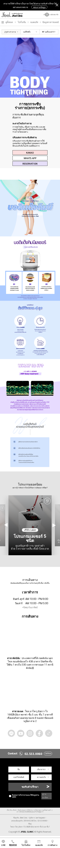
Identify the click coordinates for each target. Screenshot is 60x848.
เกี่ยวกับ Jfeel (11, 810)
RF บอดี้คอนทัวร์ (48, 31)
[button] (54, 525)
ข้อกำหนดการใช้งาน (25, 810)
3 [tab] (32, 95)
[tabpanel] (30, 68)
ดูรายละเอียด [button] (45, 796)
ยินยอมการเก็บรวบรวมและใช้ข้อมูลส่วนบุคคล (25, 796)
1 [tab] (27, 95)
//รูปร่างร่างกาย (10, 31)
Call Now (48, 754)
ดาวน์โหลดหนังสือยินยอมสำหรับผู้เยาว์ (30, 812)
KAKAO (30, 152)
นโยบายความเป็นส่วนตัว (42, 810)
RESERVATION (30, 163)
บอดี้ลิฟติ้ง (26, 31)
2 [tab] (30, 95)
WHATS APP (30, 158)
